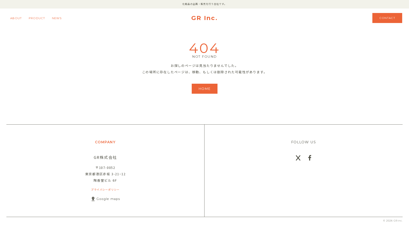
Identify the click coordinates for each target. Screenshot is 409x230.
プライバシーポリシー (105, 189)
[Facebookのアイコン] (309, 158)
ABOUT (16, 18)
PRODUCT (37, 18)
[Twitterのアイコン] (298, 158)
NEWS (57, 18)
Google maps (108, 198)
